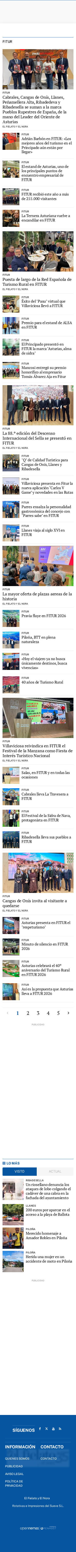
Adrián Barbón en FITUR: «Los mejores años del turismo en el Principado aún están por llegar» (47, 145)
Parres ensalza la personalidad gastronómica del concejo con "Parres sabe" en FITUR (46, 511)
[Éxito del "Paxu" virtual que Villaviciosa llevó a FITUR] (11, 304)
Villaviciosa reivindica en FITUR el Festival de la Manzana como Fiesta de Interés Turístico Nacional (38, 750)
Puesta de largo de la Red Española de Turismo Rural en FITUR (37, 281)
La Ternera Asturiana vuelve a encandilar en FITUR (46, 218)
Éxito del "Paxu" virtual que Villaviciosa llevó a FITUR (43, 303)
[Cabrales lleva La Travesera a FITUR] (11, 796)
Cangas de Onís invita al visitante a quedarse (35, 903)
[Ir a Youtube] (53, 1428)
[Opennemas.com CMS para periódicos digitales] (38, 1528)
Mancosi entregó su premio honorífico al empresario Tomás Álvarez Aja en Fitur (44, 372)
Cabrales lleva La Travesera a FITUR (45, 796)
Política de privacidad (14, 1483)
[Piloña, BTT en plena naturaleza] (11, 639)
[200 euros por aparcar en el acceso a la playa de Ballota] (13, 1214)
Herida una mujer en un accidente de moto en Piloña (49, 1258)
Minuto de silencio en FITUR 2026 (45, 946)
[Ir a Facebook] (40, 1428)
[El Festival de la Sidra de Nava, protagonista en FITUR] (11, 818)
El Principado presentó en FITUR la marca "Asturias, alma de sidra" (47, 348)
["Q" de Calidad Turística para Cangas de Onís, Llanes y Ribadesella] (11, 462)
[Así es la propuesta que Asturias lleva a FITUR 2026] (11, 991)
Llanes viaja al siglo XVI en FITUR (43, 532)
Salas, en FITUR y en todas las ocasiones (46, 775)
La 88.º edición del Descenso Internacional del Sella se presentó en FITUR (37, 438)
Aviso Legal (14, 1474)
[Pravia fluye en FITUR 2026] (11, 618)
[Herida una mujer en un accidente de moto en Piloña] (13, 1261)
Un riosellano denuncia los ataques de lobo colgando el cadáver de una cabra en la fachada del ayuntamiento (48, 1191)
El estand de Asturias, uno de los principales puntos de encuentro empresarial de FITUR (45, 173)
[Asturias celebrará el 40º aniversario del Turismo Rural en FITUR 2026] (11, 968)
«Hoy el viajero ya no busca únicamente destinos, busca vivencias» (44, 663)
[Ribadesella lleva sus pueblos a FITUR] (11, 839)
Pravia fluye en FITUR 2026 (44, 615)
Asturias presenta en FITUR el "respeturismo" (46, 925)
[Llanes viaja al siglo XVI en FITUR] (11, 532)
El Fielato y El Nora (15, 126)
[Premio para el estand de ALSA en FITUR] (11, 325)
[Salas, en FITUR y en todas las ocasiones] (11, 775)
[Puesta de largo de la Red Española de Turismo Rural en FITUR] (38, 251)
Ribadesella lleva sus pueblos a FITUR (46, 839)
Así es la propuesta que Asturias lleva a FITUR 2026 (47, 991)
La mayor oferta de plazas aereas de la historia (37, 596)
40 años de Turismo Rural (42, 682)
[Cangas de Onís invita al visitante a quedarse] (38, 873)
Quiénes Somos (17, 1458)
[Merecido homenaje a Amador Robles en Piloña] (13, 1238)
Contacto (49, 1458)
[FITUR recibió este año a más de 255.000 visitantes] (11, 196)
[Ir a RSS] (60, 1428)
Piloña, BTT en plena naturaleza (38, 639)
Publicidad (14, 1466)
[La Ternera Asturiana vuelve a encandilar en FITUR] (11, 218)
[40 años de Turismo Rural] (11, 684)
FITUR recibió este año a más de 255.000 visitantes (45, 196)
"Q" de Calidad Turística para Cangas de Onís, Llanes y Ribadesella (45, 464)
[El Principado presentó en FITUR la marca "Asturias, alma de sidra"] (11, 347)
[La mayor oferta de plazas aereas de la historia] (38, 566)
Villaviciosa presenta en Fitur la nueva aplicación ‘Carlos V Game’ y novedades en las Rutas (47, 488)
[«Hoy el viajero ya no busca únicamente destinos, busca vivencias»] (11, 661)
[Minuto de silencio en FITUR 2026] (11, 947)
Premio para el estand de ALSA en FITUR (47, 325)
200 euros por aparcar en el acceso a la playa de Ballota (48, 1212)
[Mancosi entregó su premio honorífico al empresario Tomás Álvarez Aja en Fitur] (11, 370)
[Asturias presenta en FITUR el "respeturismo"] (11, 925)
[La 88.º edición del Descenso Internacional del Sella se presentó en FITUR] (38, 405)
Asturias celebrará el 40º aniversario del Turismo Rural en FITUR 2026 (46, 970)
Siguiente (68, 1013)
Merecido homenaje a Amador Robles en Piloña (46, 1235)
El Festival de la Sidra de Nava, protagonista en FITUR (46, 817)
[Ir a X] (46, 1428)
